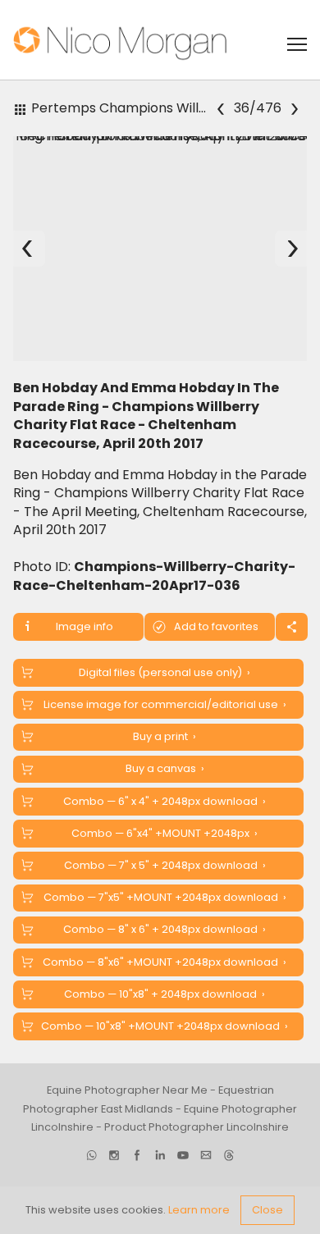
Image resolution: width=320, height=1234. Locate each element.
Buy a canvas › (165, 768)
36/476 (257, 107)
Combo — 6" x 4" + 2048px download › (164, 801)
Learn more (199, 1210)
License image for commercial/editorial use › (164, 704)
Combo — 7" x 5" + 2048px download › (165, 865)
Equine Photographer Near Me (127, 1090)
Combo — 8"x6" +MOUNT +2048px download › (164, 962)
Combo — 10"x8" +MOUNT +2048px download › (164, 1026)
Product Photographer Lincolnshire (196, 1127)
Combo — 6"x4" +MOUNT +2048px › (164, 833)
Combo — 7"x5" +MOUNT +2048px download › (164, 897)
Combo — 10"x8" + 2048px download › (164, 994)
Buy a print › (164, 736)
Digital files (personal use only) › (164, 672)
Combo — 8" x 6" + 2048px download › (164, 929)
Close (267, 1210)
